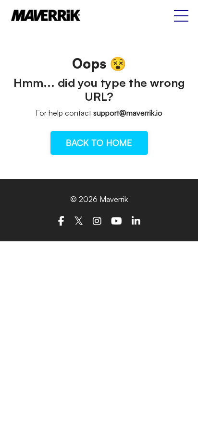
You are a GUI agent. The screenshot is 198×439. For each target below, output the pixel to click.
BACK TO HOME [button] (99, 142)
